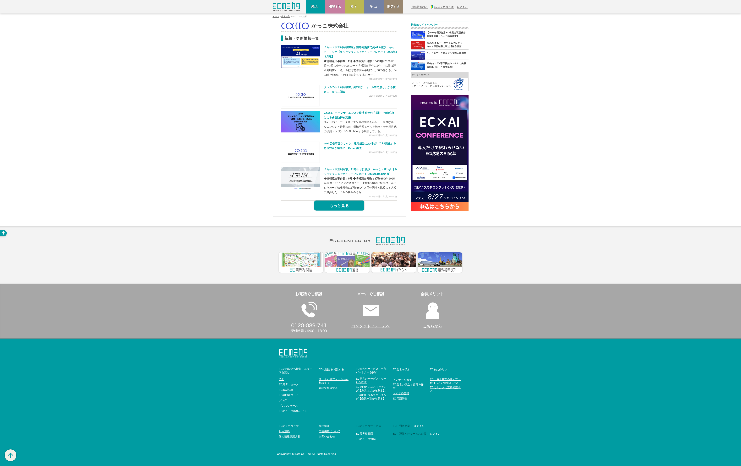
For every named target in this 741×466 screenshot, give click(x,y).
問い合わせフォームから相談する (334, 381)
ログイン (419, 425)
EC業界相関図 (364, 433)
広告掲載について (329, 431)
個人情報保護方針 (289, 436)
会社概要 (324, 425)
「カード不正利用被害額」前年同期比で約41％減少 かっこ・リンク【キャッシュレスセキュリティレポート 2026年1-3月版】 (360, 52)
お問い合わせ (327, 436)
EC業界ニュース (289, 384)
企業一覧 (285, 16)
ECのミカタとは (289, 425)
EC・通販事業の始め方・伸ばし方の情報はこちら (445, 381)
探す (354, 6)
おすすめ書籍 (401, 393)
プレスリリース (288, 405)
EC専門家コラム (289, 395)
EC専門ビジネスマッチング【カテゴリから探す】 (371, 388)
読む (315, 6)
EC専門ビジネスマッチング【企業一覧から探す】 (371, 397)
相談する (335, 6)
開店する (393, 6)
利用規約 (284, 431)
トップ (276, 16)
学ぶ (374, 6)
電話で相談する (328, 387)
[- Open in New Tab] (300, 56)
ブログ (283, 400)
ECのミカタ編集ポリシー (294, 411)
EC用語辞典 (400, 398)
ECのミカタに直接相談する (445, 389)
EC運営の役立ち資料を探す (408, 386)
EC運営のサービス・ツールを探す (371, 380)
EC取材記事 (286, 389)
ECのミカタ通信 (366, 439)
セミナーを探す (402, 379)
